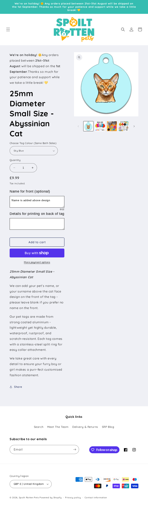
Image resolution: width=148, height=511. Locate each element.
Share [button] (18, 387)
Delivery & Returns (85, 427)
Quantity (15, 160)
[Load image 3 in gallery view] (112, 126)
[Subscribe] (74, 449)
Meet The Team (58, 427)
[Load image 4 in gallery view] (124, 126)
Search (39, 427)
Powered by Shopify (51, 497)
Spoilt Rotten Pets (29, 497)
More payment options (37, 262)
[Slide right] (134, 126)
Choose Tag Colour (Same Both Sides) (33, 143)
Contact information (96, 497)
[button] (8, 29)
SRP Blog (108, 427)
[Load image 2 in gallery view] (100, 126)
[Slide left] (78, 126)
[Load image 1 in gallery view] (88, 126)
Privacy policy (73, 497)
